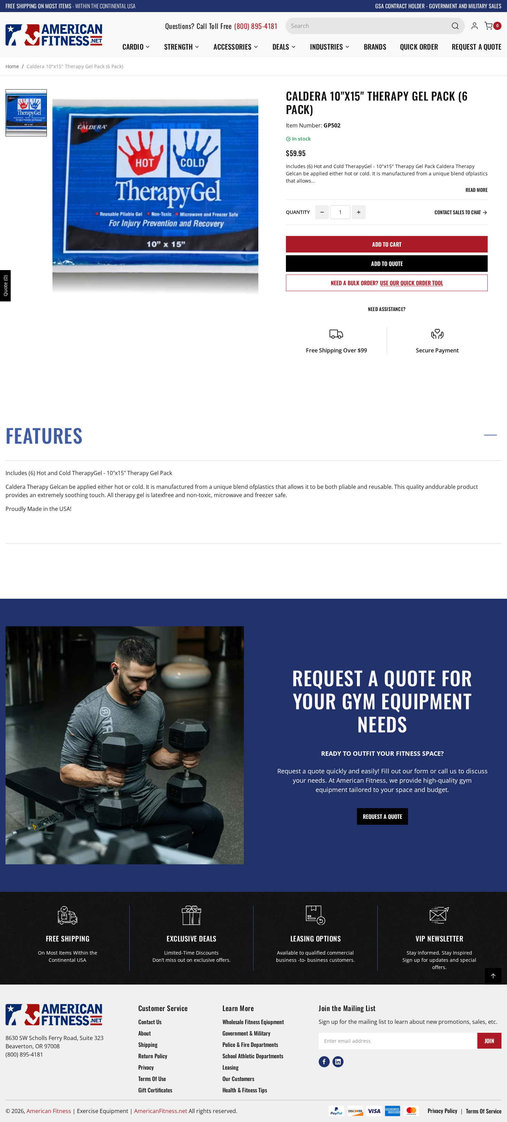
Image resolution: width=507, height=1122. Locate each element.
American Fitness (49, 1111)
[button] (253, 435)
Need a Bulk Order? (387, 283)
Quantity (298, 212)
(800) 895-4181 (255, 26)
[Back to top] (493, 976)
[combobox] (375, 26)
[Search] (455, 26)
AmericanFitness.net (160, 1111)
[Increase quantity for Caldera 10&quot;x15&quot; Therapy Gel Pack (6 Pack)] (359, 212)
